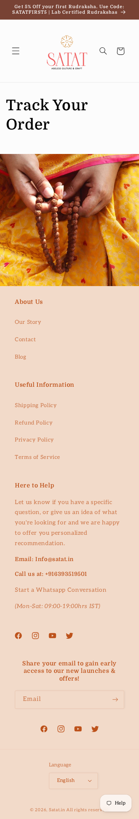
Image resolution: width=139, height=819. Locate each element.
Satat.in (57, 810)
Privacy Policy (34, 440)
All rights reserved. (87, 810)
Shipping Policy (36, 405)
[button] (15, 51)
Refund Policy (34, 423)
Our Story (28, 322)
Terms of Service (37, 457)
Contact (25, 339)
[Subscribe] (115, 700)
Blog (20, 357)
